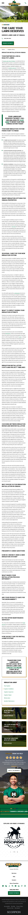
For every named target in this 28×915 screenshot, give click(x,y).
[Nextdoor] (12, 886)
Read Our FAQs (8, 743)
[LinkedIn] (18, 886)
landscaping (8, 333)
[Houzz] (6, 886)
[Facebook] (22, 886)
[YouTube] (15, 886)
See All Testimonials (14, 770)
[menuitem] (14, 685)
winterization (17, 293)
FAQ (14, 876)
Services (14, 873)
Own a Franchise (14, 883)
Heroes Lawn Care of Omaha (9, 61)
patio (20, 336)
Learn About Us (8, 729)
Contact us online (14, 667)
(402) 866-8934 (7, 38)
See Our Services (8, 715)
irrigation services (12, 68)
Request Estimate (8, 43)
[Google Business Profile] (3, 886)
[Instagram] (25, 886)
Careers (14, 880)
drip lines (14, 226)
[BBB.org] (9, 886)
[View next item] (17, 852)
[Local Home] (14, 3)
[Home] (14, 865)
